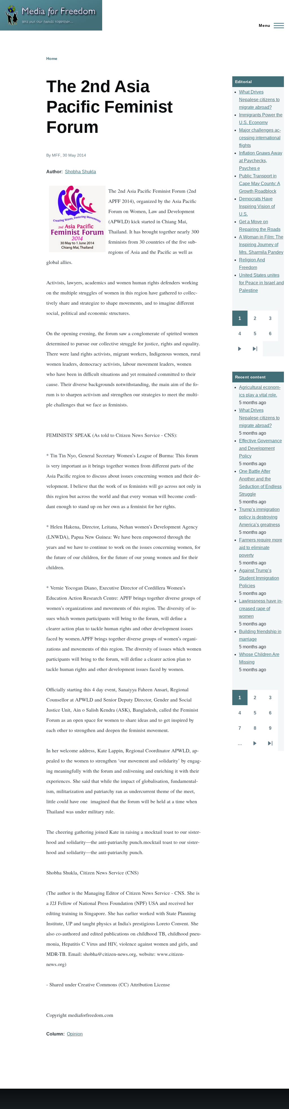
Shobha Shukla (80, 171)
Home (51, 58)
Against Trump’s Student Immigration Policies (259, 578)
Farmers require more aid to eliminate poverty (260, 548)
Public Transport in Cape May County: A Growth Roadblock (259, 184)
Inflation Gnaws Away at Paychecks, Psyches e (260, 161)
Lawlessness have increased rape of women (261, 609)
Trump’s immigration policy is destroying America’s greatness (259, 517)
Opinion (75, 1034)
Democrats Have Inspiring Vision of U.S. (257, 206)
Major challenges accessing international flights (260, 138)
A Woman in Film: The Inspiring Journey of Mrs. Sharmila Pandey (261, 245)
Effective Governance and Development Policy (260, 448)
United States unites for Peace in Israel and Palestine (261, 283)
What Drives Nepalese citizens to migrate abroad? (259, 100)
